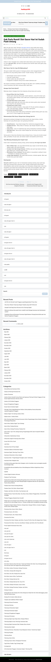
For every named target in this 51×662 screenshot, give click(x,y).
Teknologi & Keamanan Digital (11, 610)
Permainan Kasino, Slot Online (11, 512)
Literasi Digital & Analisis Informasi (12, 474)
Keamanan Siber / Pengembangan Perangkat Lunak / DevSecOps (18, 457)
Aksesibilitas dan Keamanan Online (12, 389)
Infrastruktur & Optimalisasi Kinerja (12, 436)
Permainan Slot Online (9, 517)
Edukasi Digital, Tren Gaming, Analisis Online (14, 413)
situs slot (6, 542)
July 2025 (6, 356)
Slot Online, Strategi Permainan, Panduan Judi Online (15, 587)
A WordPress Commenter (10, 323)
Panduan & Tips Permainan (10, 477)
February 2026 (7, 337)
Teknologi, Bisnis (8, 635)
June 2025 (6, 359)
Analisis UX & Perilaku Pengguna (11, 401)
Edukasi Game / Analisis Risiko (11, 416)
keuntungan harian (23, 174)
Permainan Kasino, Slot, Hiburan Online (13, 514)
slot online (6, 561)
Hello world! (20, 323)
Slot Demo (6, 553)
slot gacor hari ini (25, 47)
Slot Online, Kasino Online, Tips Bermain (13, 576)
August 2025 (7, 353)
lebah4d (6, 471)
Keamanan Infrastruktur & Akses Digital (13, 455)
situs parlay (6, 264)
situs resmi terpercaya (9, 539)
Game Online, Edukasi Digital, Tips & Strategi (14, 423)
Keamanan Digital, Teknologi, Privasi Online (13, 452)
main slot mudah (34, 174)
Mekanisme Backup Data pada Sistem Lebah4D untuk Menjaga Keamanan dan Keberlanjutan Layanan (24, 1)
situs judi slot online (8, 536)
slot (5, 226)
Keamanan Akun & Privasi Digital (11, 446)
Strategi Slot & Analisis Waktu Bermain (13, 597)
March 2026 (6, 334)
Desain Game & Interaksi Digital (11, 406)
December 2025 (7, 342)
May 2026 (6, 331)
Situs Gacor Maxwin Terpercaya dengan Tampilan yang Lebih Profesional (31, 22)
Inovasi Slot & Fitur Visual (10, 441)
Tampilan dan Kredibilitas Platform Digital (13, 599)
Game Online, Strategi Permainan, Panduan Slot (14, 429)
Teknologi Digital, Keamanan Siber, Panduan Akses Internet (17, 624)
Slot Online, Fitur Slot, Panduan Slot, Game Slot (14, 573)
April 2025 (6, 364)
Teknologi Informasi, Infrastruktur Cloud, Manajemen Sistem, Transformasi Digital (22, 629)
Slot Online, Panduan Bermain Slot (11, 579)
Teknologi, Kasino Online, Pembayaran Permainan (15, 640)
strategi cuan (18, 176)
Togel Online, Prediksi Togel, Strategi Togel (13, 643)
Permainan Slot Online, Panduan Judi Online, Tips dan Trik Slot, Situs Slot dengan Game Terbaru (25, 520)
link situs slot (7, 210)
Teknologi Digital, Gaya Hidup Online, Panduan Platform (16, 618)
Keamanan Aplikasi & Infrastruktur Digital (13, 449)
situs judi (6, 528)
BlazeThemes (39, 659)
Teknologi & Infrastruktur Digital (11, 608)
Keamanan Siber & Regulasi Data (11, 460)
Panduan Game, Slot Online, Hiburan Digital (13, 488)
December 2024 (7, 375)
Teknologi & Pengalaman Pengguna (12, 613)
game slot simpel (13, 174)
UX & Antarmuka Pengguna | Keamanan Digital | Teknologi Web (18, 649)
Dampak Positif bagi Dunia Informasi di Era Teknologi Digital (18, 307)
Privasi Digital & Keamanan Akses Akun (13, 525)
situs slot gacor (7, 204)
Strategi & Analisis (8, 590)
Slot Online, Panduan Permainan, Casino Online (14, 584)
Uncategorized (7, 646)
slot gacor (6, 199)
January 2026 (7, 340)
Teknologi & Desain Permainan (11, 602)
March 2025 (6, 367)
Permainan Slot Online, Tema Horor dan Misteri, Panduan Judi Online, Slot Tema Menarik (23, 522)
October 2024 (7, 381)
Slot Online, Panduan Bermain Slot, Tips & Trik (14, 581)
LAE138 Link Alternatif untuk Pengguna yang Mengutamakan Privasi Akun (21, 302)
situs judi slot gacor (8, 533)
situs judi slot (7, 531)
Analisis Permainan (8, 394)
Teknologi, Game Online (9, 638)
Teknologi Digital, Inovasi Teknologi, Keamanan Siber (16, 621)
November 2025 (7, 345)
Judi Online (6, 444)
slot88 (5, 269)
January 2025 (7, 373)
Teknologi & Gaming (8, 605)
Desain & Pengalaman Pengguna (11, 404)
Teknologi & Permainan (9, 616)
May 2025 (6, 362)
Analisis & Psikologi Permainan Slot (12, 391)
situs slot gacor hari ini (9, 221)
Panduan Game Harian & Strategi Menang (14, 36)
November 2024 (7, 378)
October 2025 (7, 348)
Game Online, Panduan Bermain (11, 426)
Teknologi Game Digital (9, 627)
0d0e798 (7, 44)
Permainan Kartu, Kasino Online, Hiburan (13, 509)
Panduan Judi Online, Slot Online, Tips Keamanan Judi (16, 491)
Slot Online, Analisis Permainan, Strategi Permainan (15, 568)
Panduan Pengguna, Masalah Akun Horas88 (14, 498)
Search (5, 291)
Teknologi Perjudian (8, 632)
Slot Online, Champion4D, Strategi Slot (12, 570)
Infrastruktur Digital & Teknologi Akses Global (14, 438)
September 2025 (7, 351)
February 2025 (7, 370)
